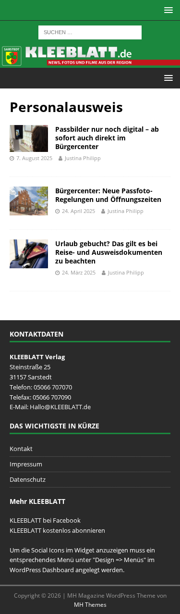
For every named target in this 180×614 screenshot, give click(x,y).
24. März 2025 (79, 272)
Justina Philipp (83, 158)
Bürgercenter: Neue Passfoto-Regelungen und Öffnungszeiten (108, 195)
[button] (167, 9)
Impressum (26, 464)
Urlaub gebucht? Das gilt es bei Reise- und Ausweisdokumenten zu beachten (108, 252)
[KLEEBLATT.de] (90, 61)
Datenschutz (28, 479)
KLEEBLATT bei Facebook (45, 520)
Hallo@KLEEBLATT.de (60, 406)
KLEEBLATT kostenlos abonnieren (57, 530)
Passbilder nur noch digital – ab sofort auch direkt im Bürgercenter (107, 138)
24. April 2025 (78, 210)
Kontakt (21, 448)
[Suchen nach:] (90, 31)
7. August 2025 (34, 158)
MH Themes (90, 605)
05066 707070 (53, 387)
